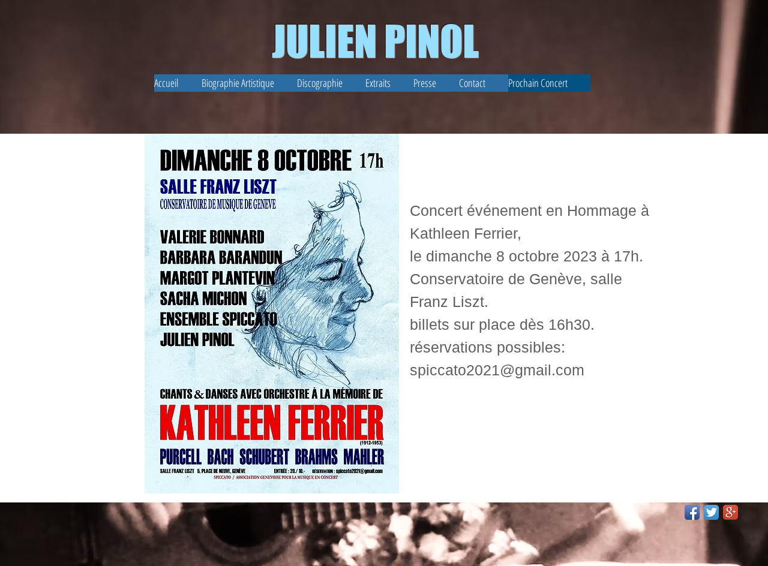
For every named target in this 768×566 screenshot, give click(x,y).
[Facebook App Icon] (692, 512)
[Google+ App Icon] (730, 512)
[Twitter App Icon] (711, 512)
